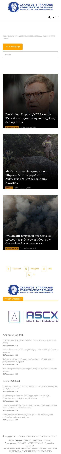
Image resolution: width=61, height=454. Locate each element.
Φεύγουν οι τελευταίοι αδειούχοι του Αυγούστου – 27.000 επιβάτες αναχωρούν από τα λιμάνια (28, 360)
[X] (29, 275)
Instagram (35, 269)
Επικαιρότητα (12, 127)
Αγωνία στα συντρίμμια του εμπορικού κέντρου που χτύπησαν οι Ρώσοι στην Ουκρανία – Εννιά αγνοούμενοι (28, 240)
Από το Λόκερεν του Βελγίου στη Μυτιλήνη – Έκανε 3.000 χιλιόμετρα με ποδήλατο (30, 351)
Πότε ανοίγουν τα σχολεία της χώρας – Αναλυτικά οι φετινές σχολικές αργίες (29, 341)
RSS (50, 269)
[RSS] (44, 269)
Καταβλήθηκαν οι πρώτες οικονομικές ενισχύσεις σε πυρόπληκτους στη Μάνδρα (30, 369)
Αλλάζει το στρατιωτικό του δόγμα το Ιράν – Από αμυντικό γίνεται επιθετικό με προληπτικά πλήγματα (28, 415)
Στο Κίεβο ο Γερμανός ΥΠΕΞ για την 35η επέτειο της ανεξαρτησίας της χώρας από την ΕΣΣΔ (30, 118)
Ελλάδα (9, 188)
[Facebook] (8, 269)
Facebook (17, 269)
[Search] (55, 55)
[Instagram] (26, 269)
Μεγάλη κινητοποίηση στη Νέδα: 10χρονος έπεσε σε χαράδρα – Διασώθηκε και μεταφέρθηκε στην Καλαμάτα (26, 177)
